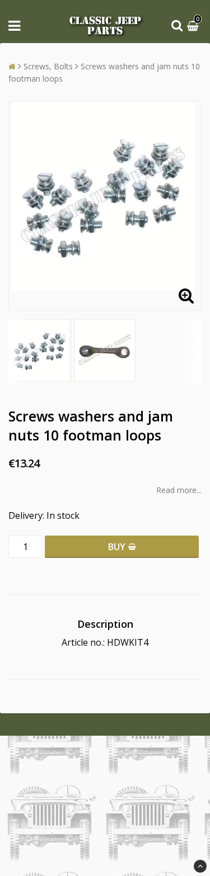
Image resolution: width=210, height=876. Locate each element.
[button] (194, 26)
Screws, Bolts (48, 66)
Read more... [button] (179, 490)
